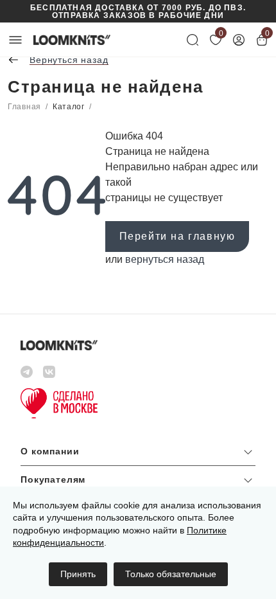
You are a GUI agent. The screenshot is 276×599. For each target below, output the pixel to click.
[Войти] (238, 39)
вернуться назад (164, 259)
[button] (138, 454)
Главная (24, 106)
